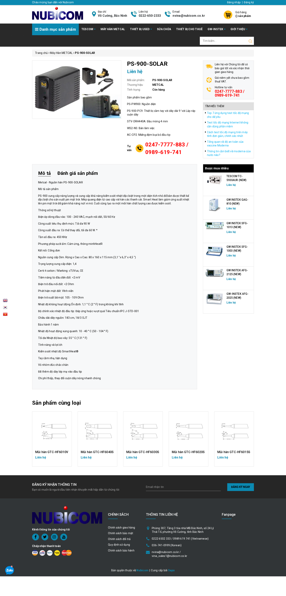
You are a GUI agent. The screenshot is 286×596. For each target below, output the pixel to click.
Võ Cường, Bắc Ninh (112, 16)
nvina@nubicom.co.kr (189, 16)
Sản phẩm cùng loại (56, 403)
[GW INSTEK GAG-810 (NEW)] (215, 204)
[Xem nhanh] (52, 431)
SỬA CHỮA (164, 29)
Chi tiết (52, 459)
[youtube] (63, 537)
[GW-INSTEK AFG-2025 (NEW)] (215, 298)
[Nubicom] (57, 13)
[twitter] (44, 537)
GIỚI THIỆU (238, 29)
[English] (5, 301)
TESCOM (87, 29)
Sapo (171, 570)
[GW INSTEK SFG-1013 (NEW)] (215, 225)
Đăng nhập (234, 2)
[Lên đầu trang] (280, 414)
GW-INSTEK (216, 29)
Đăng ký (249, 2)
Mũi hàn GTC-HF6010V (51, 452)
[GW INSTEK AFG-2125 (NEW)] (215, 273)
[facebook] (35, 537)
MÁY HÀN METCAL (113, 29)
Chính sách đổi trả (119, 539)
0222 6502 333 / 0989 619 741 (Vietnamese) (180, 538)
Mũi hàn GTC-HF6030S (142, 452)
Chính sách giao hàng (121, 527)
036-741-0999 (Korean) (167, 545)
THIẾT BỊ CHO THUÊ (189, 29)
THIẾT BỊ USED (140, 29)
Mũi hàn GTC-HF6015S (233, 452)
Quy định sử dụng (119, 544)
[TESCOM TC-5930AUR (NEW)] (215, 179)
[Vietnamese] (5, 308)
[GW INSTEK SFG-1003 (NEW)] (215, 251)
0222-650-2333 (150, 16)
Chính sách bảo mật (120, 533)
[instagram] (54, 537)
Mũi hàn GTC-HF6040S (97, 452)
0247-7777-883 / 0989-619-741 (166, 148)
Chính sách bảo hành (121, 550)
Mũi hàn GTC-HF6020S (188, 452)
